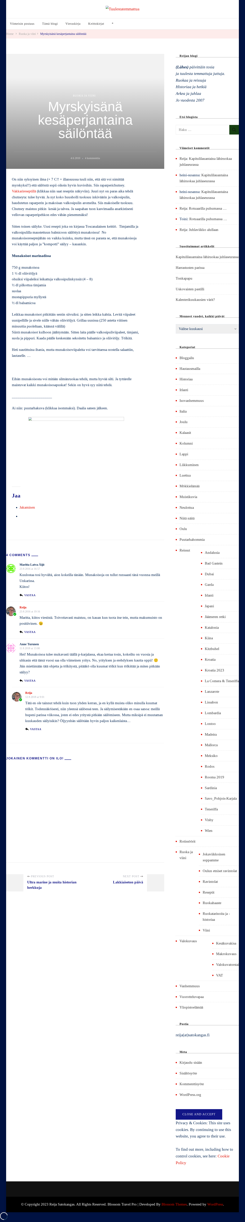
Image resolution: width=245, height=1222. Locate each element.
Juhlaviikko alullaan (203, 230)
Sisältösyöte (188, 1073)
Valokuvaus (188, 941)
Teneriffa (211, 809)
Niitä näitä (187, 518)
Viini (206, 930)
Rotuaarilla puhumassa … (208, 208)
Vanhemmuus (190, 986)
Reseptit (208, 892)
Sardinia (211, 788)
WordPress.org (190, 1095)
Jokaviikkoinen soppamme (214, 857)
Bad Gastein (214, 563)
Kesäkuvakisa (226, 943)
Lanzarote (212, 691)
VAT (219, 975)
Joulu (184, 422)
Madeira (211, 734)
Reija (23, 607)
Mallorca (211, 745)
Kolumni (186, 443)
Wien (208, 831)
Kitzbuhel (212, 649)
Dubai (209, 574)
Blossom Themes (174, 1204)
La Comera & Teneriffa (222, 681)
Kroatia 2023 (214, 670)
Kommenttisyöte (192, 1084)
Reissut (185, 550)
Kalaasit (185, 433)
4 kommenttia (92, 158)
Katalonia (212, 627)
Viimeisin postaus (22, 23)
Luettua (185, 475)
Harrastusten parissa (190, 268)
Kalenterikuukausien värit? (195, 300)
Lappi (184, 454)
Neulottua (187, 508)
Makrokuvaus (226, 954)
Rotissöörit (187, 841)
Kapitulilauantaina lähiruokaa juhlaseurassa (207, 257)
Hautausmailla (190, 369)
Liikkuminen (189, 465)
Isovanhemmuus (192, 401)
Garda (209, 585)
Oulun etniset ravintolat (220, 871)
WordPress (215, 1204)
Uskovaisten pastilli (190, 289)
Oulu (183, 529)
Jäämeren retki (215, 617)
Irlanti (184, 390)
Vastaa (30, 595)
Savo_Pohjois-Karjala (221, 798)
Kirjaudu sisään (191, 1062)
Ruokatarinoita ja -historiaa (216, 917)
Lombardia (213, 713)
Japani (209, 606)
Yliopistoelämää (191, 1007)
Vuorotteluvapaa (192, 997)
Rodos (209, 766)
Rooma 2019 (214, 777)
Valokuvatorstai (227, 965)
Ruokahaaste (212, 903)
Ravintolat (210, 882)
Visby (209, 820)
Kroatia (210, 659)
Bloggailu (187, 358)
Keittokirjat (96, 23)
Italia (183, 411)
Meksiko (211, 756)
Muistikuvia (188, 497)
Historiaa (186, 379)
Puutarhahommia (192, 540)
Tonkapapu (184, 278)
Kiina (209, 638)
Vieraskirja (73, 23)
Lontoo (210, 724)
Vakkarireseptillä (24, 191)
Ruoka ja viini (84, 95)
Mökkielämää (189, 486)
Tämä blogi (50, 23)
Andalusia (212, 553)
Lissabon (211, 702)
